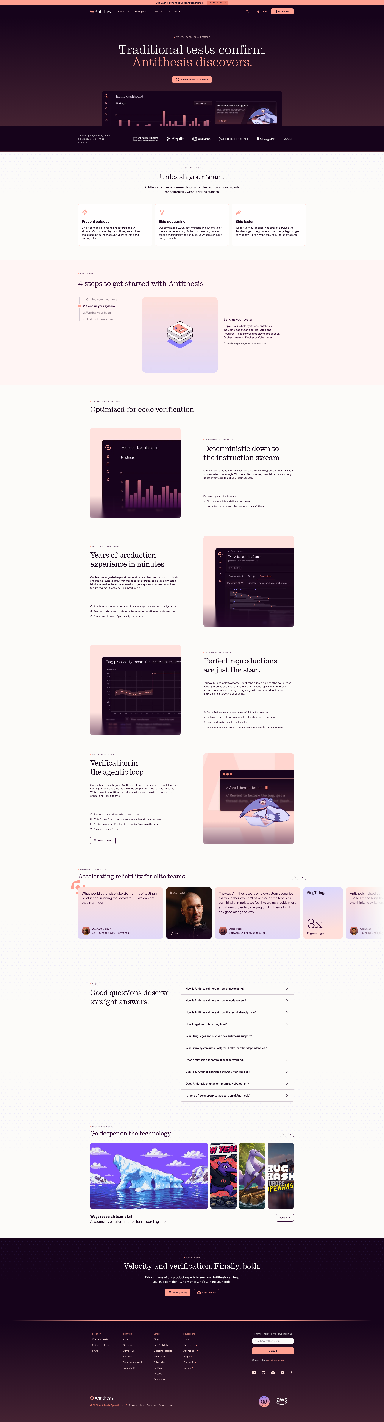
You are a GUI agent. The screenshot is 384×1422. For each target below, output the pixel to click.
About (126, 1339)
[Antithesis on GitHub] (263, 1373)
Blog (156, 1339)
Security (151, 1405)
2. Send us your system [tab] (99, 306)
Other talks (159, 1362)
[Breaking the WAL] (223, 1176)
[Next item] (291, 1134)
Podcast (158, 1368)
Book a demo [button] (284, 11)
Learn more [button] (215, 3)
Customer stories (163, 1350)
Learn (156, 11)
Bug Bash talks (161, 1345)
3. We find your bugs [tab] (97, 312)
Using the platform (102, 1345)
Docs (186, 1339)
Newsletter (160, 1356)
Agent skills (189, 1350)
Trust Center (129, 1368)
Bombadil (188, 1362)
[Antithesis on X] (292, 1373)
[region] (192, 914)
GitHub (187, 1368)
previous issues (275, 1360)
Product (122, 11)
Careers (127, 1345)
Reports (158, 1373)
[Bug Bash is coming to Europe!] (281, 1176)
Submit (273, 1351)
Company (172, 11)
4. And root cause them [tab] (99, 319)
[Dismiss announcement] (381, 3)
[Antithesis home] (101, 11)
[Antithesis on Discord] (273, 1373)
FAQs (95, 1350)
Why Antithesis (100, 1339)
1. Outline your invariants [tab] (100, 299)
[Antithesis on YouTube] (282, 1373)
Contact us (128, 1350)
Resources (159, 1379)
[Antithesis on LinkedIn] (254, 1373)
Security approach (133, 1362)
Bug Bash (128, 1356)
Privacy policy (136, 1405)
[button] (261, 11)
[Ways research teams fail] (149, 1176)
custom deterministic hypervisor (257, 470)
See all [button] (283, 1217)
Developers (140, 11)
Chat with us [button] (209, 1292)
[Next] (303, 877)
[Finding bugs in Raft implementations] (252, 1176)
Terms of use (166, 1405)
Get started (189, 1345)
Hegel (186, 1356)
